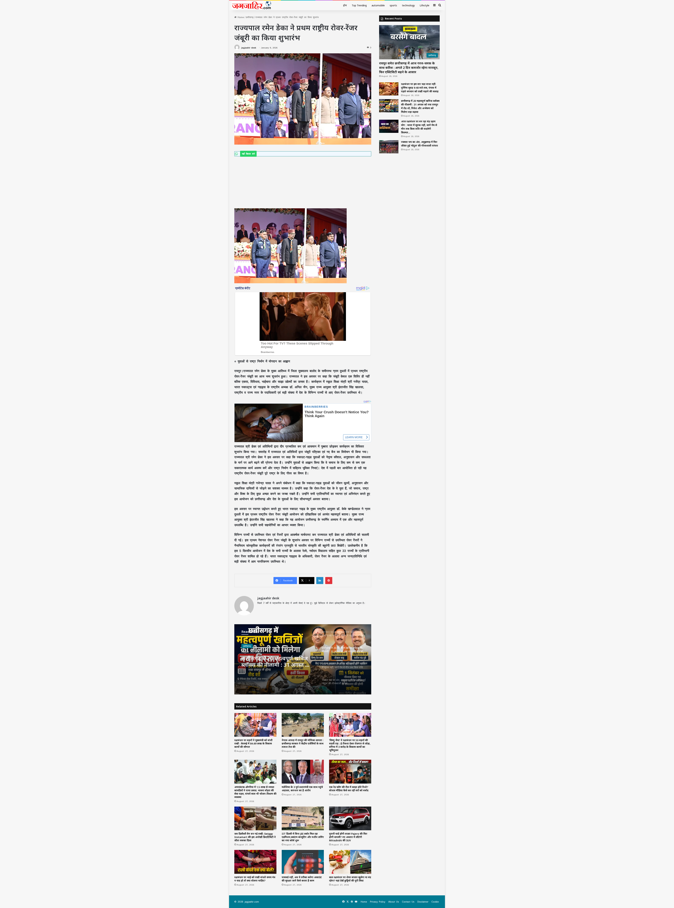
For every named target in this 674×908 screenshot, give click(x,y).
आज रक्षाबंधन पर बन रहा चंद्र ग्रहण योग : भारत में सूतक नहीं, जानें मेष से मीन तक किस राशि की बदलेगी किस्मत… (277, 660)
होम (345, 5)
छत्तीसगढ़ (249, 17)
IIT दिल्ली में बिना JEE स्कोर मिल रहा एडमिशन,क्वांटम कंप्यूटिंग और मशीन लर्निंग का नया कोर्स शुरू (303, 837)
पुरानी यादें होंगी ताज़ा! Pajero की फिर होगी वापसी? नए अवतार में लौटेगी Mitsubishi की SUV (348, 837)
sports (393, 5)
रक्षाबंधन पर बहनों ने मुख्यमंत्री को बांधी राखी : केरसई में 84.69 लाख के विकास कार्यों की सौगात (253, 743)
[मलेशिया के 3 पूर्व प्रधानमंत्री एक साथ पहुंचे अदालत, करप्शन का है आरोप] (303, 771)
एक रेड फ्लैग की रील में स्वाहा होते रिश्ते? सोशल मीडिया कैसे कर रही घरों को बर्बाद (348, 788)
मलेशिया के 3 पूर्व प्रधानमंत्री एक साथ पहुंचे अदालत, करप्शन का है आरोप (302, 788)
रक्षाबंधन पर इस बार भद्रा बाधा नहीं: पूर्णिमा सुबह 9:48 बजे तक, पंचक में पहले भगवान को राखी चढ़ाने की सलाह (419, 87)
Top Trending (359, 5)
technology (408, 5)
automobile (378, 5)
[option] (302, 659)
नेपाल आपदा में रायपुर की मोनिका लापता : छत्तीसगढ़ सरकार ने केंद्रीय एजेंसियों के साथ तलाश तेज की (302, 743)
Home (240, 17)
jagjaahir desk (248, 47)
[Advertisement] (302, 182)
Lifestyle (424, 5)
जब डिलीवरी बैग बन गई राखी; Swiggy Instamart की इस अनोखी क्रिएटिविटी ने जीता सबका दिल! (255, 837)
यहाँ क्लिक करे (248, 153)
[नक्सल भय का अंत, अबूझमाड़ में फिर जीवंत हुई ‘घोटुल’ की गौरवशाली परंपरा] (388, 146)
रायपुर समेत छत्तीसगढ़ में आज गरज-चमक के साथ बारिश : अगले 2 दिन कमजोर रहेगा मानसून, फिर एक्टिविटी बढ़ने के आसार (408, 67)
